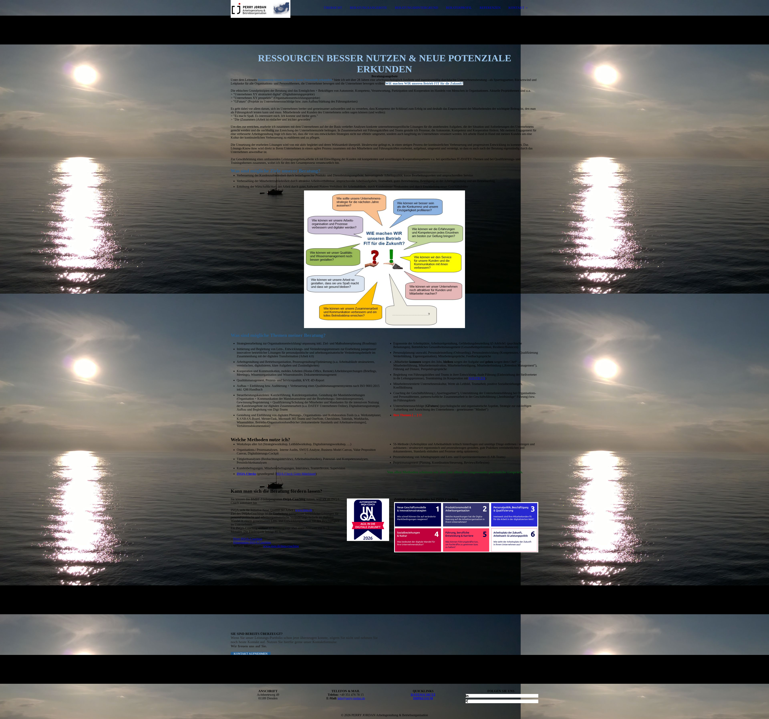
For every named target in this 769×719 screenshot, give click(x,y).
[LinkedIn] (467, 695)
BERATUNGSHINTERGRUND (416, 7)
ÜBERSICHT (333, 7)
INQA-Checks (246, 473)
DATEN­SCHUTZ (423, 694)
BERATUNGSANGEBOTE (368, 7)
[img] (266, 14)
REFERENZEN (490, 7)
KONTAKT (516, 7)
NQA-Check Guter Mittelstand (296, 473)
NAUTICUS (477, 378)
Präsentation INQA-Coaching (252, 542)
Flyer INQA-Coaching (247, 539)
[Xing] (467, 701)
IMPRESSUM (423, 698)
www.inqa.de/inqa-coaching (281, 546)
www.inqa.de (303, 510)
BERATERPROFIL (459, 7)
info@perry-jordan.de (351, 698)
